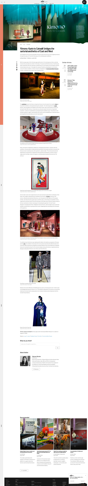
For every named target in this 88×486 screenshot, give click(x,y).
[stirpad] (85, 2)
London (28, 336)
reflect (1, 426)
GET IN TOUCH (7, 481)
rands (54, 483)
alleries (54, 485)
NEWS (20, 482)
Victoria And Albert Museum (47, 336)
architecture (36, 3)
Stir (21, 44)
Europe (48, 196)
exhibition (24, 104)
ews (64, 485)
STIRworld (16, 479)
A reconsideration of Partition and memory (76, 452)
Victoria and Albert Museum (52, 68)
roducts (64, 482)
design (42, 3)
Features (28, 44)
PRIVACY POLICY (8, 484)
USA (24, 243)
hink (16, 484)
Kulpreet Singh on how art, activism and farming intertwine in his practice (27, 452)
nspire (32, 481)
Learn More (83, 484)
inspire (1, 305)
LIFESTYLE (23, 482)
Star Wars (40, 336)
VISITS (35, 482)
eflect (32, 484)
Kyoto (56, 104)
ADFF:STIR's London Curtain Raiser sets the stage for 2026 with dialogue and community (72, 68)
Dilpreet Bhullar (23, 58)
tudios (54, 482)
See (24, 44)
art (46, 3)
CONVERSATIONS (39, 482)
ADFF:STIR (52, 3)
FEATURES (16, 482)
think (1, 185)
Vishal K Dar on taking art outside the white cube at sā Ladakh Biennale (60, 452)
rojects (64, 483)
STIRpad (54, 479)
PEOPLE (32, 482)
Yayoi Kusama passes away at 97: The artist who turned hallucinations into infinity (44, 452)
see (1, 64)
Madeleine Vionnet (34, 336)
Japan (55, 105)
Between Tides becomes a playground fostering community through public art (72, 83)
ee (16, 481)
